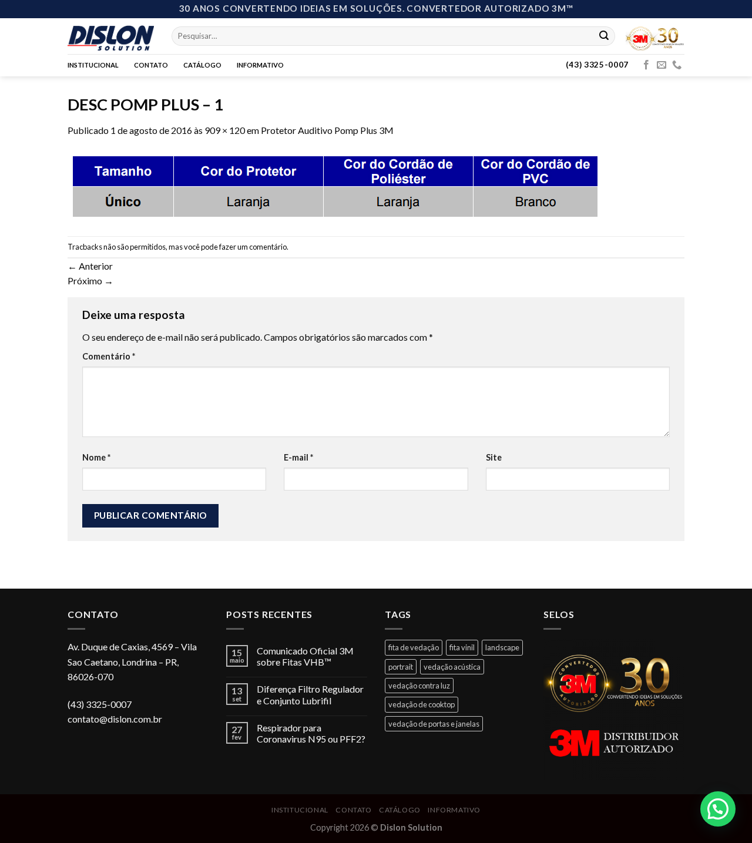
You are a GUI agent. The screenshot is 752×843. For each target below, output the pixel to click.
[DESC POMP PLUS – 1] (335, 185)
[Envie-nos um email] (661, 65)
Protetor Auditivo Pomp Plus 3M (327, 130)
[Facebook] (646, 65)
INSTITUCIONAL (93, 65)
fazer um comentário (253, 246)
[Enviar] (604, 36)
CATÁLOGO (202, 65)
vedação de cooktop (421, 704)
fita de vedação (413, 647)
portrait (400, 666)
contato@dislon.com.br (115, 718)
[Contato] (677, 65)
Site (494, 457)
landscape (502, 647)
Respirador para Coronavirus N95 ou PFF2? (311, 733)
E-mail (298, 457)
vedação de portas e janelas (433, 723)
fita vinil (462, 647)
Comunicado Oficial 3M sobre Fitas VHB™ (305, 656)
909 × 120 (224, 130)
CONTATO (151, 65)
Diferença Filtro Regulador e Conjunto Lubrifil (310, 694)
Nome (96, 457)
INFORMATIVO (260, 65)
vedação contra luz (419, 685)
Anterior (90, 265)
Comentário (108, 356)
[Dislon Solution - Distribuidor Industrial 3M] (111, 36)
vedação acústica (452, 666)
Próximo (90, 280)
